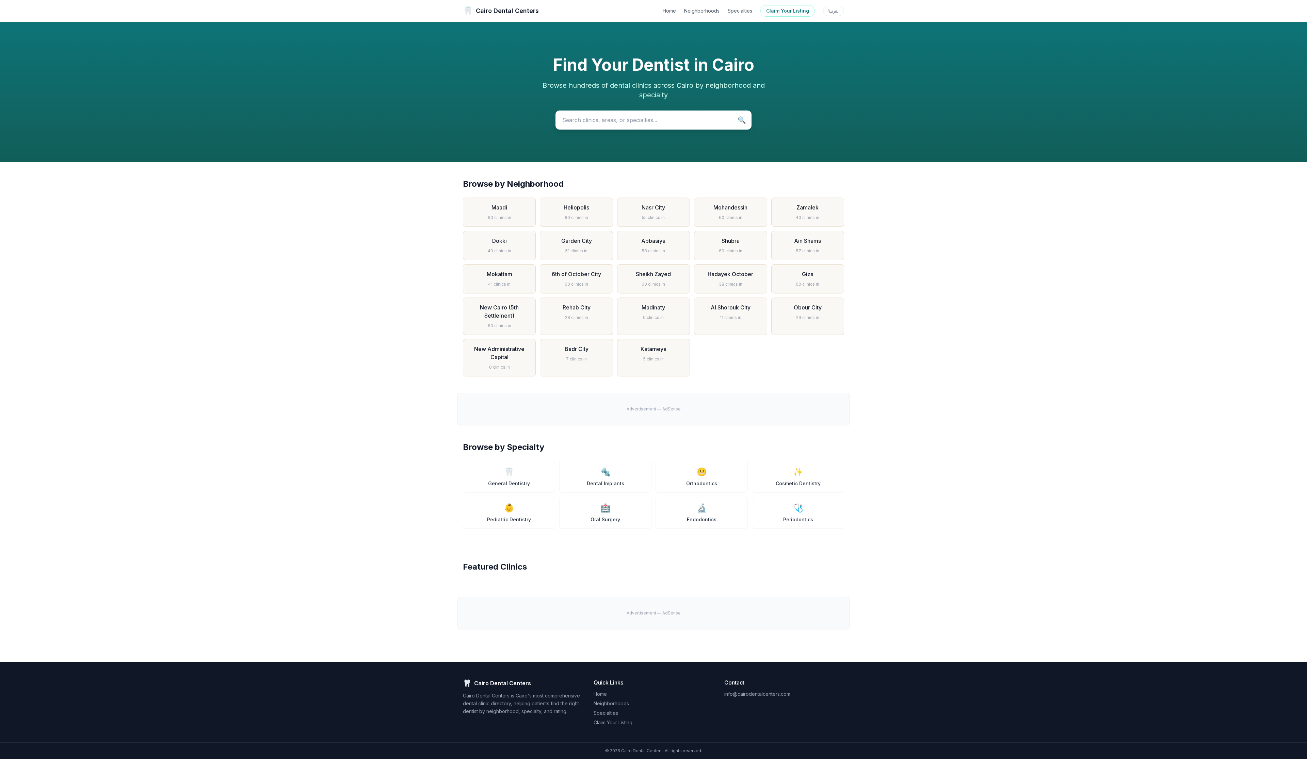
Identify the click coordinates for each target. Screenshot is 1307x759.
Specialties (740, 11)
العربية (833, 11)
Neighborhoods (702, 11)
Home (669, 11)
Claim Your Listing (787, 11)
